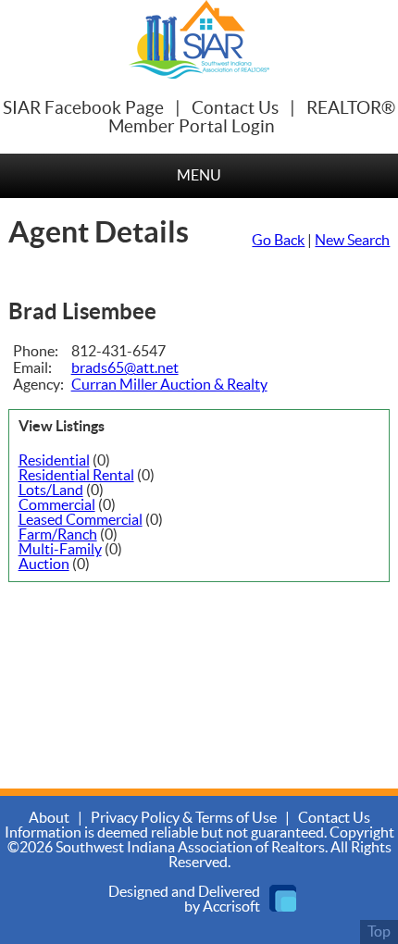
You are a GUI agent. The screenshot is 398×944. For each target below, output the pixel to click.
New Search (352, 240)
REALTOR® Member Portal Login (251, 117)
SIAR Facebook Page (83, 108)
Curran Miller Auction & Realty (169, 385)
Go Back (278, 240)
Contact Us (235, 108)
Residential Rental (76, 475)
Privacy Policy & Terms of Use (184, 818)
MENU (199, 175)
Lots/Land (51, 490)
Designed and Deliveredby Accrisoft (184, 899)
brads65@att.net (125, 368)
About (49, 818)
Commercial (57, 505)
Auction (44, 564)
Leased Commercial (81, 520)
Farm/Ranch (58, 535)
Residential (54, 460)
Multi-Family (60, 549)
